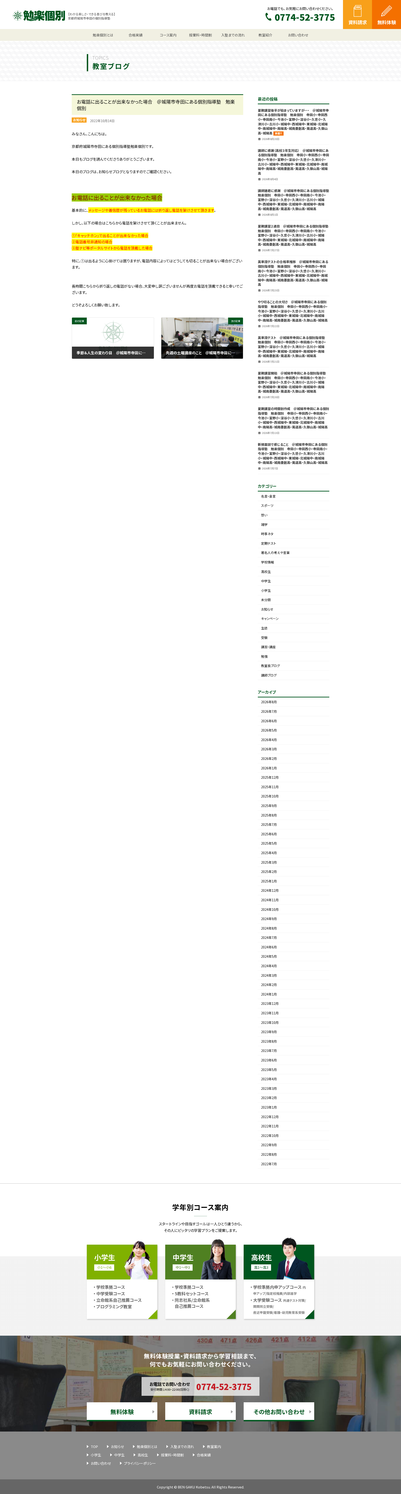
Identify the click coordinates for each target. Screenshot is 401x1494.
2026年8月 (269, 702)
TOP (94, 1446)
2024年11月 (270, 900)
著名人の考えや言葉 (275, 552)
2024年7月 (269, 937)
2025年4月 (269, 852)
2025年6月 (269, 834)
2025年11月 (270, 786)
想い (264, 515)
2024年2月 (269, 984)
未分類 (266, 599)
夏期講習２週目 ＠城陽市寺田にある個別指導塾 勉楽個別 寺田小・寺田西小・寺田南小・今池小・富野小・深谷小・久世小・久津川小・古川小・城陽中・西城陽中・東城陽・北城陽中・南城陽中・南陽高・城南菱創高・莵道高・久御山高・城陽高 (295, 235)
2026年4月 (269, 739)
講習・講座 (268, 646)
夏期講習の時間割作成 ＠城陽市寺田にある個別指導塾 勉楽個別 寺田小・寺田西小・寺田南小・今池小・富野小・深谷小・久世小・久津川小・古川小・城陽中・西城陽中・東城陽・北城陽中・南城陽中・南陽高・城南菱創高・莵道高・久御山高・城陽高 (293, 417)
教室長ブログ (270, 665)
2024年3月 (269, 975)
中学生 (266, 581)
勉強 (264, 656)
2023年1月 (269, 1107)
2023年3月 (269, 1088)
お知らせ (79, 119)
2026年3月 (269, 749)
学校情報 (267, 562)
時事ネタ (267, 533)
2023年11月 (270, 1013)
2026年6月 (269, 721)
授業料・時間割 (172, 1454)
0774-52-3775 (224, 1386)
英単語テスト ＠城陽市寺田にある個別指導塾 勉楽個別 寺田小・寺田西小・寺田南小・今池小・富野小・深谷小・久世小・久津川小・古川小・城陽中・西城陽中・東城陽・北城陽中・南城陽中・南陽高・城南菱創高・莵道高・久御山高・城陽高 (293, 346)
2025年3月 (269, 862)
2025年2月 (269, 871)
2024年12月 (270, 890)
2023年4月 (269, 1079)
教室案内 (214, 1446)
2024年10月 (270, 909)
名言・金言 (268, 496)
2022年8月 (269, 1154)
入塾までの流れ (182, 1446)
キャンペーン (269, 618)
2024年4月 (269, 965)
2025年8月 (269, 815)
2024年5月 (269, 956)
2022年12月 (270, 1116)
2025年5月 (269, 843)
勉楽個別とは (147, 1446)
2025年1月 (269, 881)
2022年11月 (270, 1126)
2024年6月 (269, 947)
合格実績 (204, 1454)
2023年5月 (269, 1069)
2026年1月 (269, 768)
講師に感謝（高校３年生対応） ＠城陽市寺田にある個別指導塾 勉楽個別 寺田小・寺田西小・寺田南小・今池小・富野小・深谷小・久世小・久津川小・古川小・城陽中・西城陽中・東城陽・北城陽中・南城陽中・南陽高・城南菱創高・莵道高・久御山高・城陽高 (293, 162)
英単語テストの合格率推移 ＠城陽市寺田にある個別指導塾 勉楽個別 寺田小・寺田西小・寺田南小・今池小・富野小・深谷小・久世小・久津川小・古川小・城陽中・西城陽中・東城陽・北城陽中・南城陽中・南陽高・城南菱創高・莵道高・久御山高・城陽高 (293, 273)
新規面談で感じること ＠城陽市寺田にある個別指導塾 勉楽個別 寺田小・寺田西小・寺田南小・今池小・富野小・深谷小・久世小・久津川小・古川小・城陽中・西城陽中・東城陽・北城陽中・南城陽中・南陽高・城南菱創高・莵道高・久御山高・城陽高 (293, 453)
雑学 (264, 524)
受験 (264, 637)
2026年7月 (269, 711)
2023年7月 (269, 1050)
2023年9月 (269, 1031)
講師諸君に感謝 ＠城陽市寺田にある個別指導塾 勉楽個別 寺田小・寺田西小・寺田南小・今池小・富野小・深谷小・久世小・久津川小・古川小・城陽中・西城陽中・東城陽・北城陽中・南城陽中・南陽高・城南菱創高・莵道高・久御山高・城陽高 (295, 199)
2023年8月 (269, 1041)
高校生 (266, 571)
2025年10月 (270, 796)
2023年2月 (269, 1097)
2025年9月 (269, 805)
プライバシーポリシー (140, 1463)
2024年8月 (269, 928)
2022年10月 (270, 1135)
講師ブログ (269, 675)
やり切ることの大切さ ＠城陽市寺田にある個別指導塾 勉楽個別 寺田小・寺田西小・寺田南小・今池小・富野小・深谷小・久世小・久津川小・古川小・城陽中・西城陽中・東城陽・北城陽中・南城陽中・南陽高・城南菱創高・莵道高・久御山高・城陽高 (293, 310)
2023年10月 (270, 1022)
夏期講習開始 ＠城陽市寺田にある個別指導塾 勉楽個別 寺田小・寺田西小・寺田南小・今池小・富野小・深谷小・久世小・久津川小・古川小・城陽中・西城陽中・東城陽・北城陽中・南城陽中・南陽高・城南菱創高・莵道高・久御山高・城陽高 (293, 382)
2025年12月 (270, 777)
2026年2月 (269, 758)
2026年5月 (269, 730)
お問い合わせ (101, 1463)
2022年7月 (269, 1164)
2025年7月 (269, 824)
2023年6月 (269, 1060)
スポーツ (267, 505)
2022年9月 (269, 1144)
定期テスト (268, 543)
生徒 (264, 628)
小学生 (266, 590)
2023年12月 (270, 1003)
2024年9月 (269, 918)
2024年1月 (269, 994)
